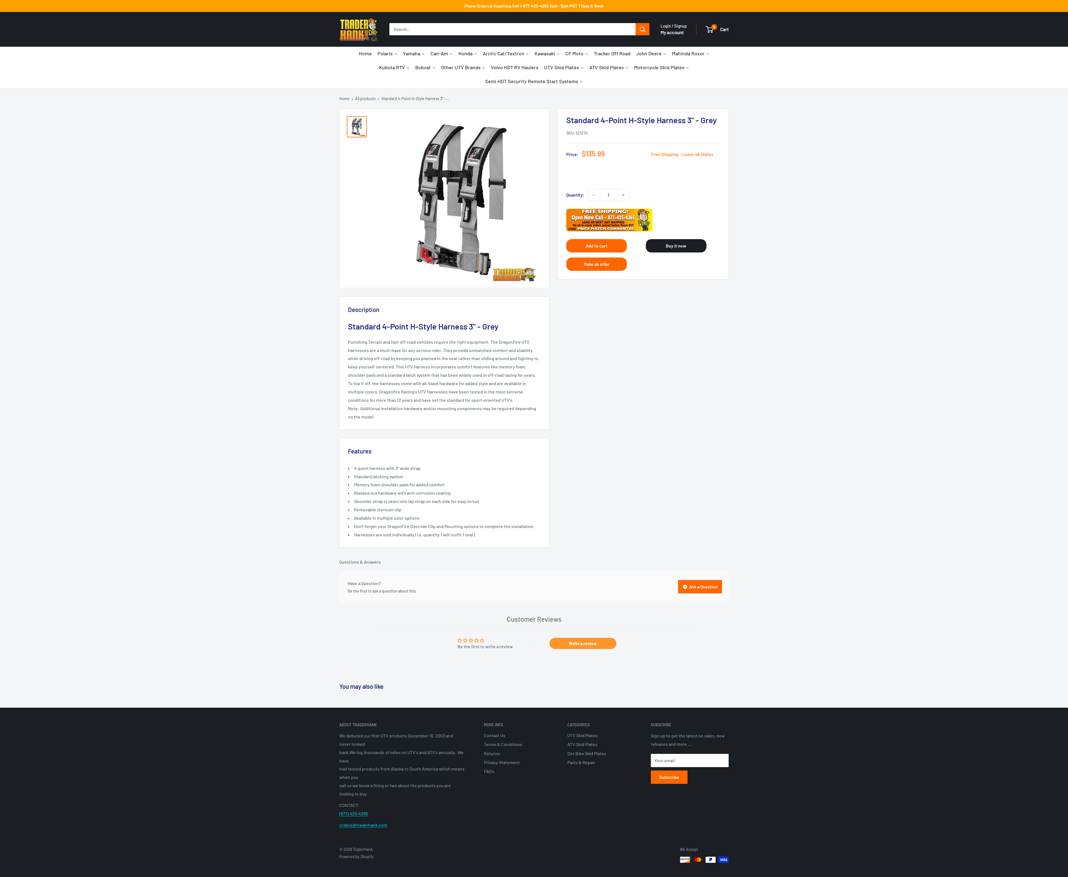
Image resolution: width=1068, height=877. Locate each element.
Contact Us (494, 735)
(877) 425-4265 (353, 813)
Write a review (583, 643)
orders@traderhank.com (363, 825)
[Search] (642, 29)
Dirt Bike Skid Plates (586, 753)
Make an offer (597, 264)
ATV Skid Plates (582, 744)
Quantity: (575, 194)
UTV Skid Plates (582, 735)
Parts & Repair (581, 762)
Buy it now (676, 245)
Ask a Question (703, 586)
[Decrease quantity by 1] (594, 195)
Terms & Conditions (503, 744)
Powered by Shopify (356, 856)
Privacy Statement (502, 762)
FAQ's (489, 771)
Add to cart (596, 245)
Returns (492, 753)
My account (672, 32)
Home (344, 98)
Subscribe (669, 777)
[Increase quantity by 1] (623, 195)
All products (365, 98)
